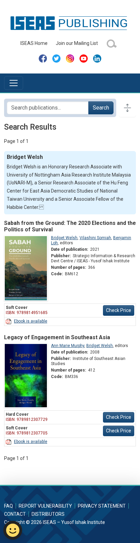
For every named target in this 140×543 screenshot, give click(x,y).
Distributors (48, 514)
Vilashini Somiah (95, 237)
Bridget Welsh (64, 237)
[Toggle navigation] (13, 83)
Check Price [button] (118, 310)
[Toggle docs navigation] (127, 108)
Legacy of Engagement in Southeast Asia (57, 337)
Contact (15, 514)
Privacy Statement (102, 506)
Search (101, 107)
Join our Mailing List (77, 43)
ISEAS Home (34, 43)
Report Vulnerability (45, 506)
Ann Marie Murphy (67, 345)
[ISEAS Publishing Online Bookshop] (70, 23)
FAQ (8, 506)
